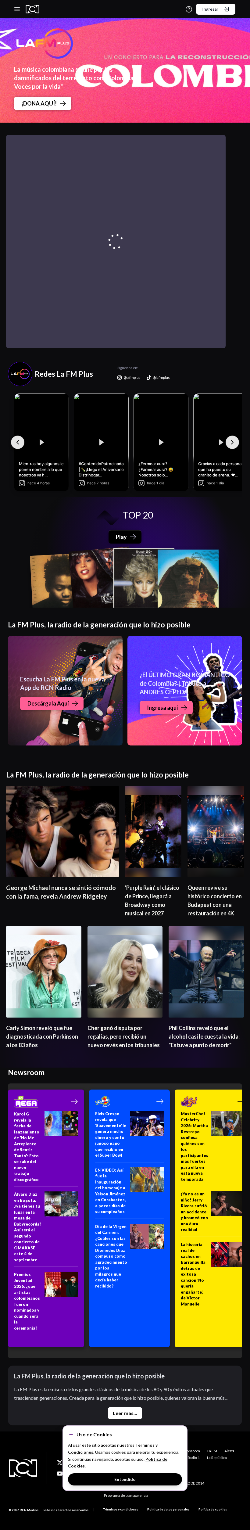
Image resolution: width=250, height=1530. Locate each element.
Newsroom (190, 1451)
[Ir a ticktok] (60, 1463)
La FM (212, 1451)
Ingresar (210, 9)
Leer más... (125, 1413)
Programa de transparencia (126, 1495)
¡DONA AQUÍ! (39, 103)
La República (217, 1457)
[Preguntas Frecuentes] (188, 9)
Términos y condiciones (120, 1509)
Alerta (229, 1451)
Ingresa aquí (162, 707)
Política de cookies (212, 1509)
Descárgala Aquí (48, 703)
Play (121, 536)
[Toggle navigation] (17, 9)
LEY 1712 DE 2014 (189, 1483)
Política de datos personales (168, 1509)
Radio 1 (194, 1457)
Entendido (125, 1479)
